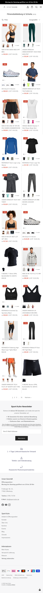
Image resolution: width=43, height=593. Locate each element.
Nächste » (28, 397)
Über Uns (5, 522)
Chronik (4, 534)
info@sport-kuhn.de (15, 425)
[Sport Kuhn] (10, 7)
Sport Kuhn (8, 583)
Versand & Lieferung (8, 552)
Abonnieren (21, 438)
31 (21, 397)
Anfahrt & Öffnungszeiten (10, 516)
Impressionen (6, 537)
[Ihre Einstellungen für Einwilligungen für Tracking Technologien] (39, 589)
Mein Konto (5, 549)
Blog (3, 531)
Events (4, 528)
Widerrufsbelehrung (19, 575)
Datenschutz (9, 575)
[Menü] (41, 7)
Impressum (29, 575)
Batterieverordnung (6, 577)
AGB (3, 575)
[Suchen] (36, 7)
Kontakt (4, 520)
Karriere (4, 526)
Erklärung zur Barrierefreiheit (20, 577)
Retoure (4, 555)
